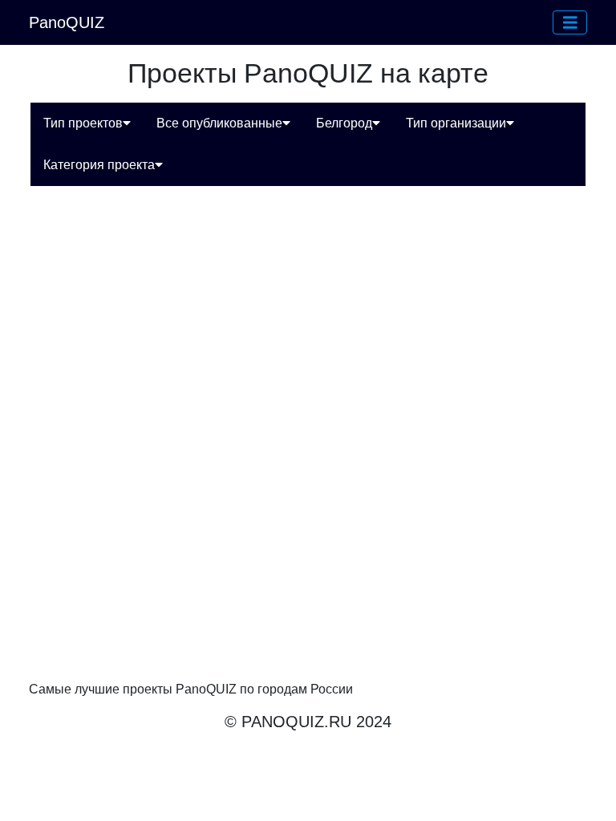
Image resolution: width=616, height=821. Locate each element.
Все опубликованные (219, 123)
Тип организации (456, 123)
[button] (570, 22)
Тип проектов (83, 123)
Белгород (344, 123)
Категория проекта (99, 165)
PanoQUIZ (66, 22)
